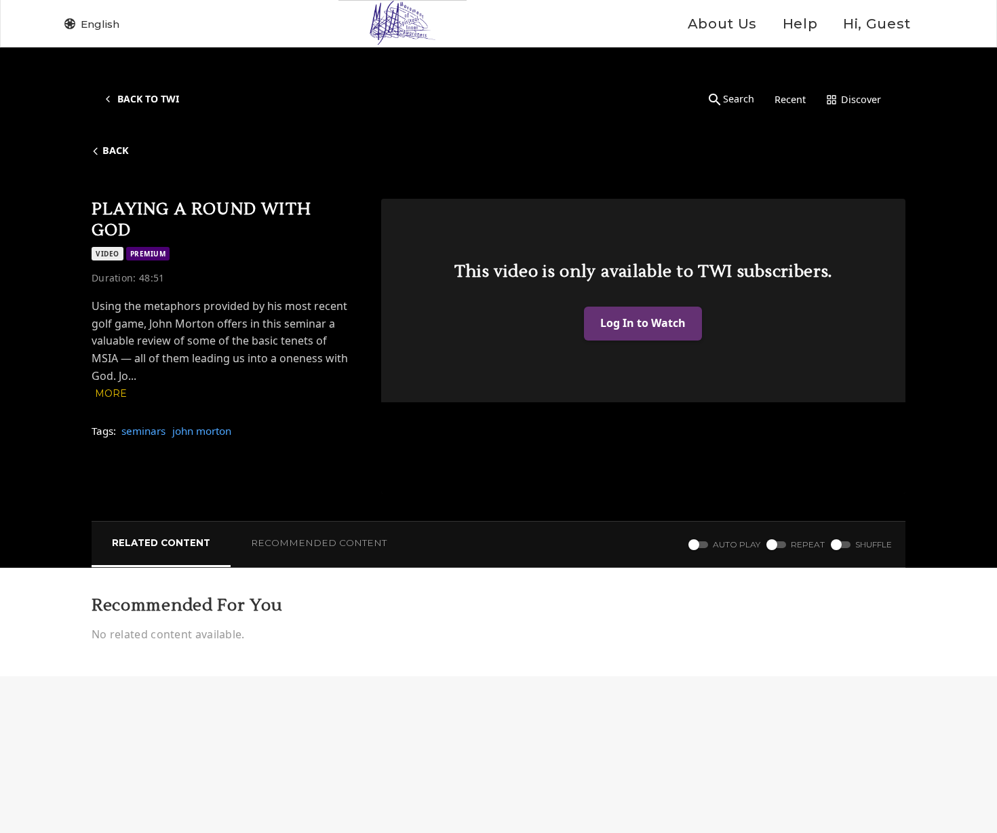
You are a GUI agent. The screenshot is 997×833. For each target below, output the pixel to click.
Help (800, 24)
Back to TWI (148, 98)
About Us (722, 24)
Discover (861, 99)
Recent (790, 99)
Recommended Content (319, 542)
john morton (201, 431)
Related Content (161, 542)
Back (115, 150)
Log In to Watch (643, 322)
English (100, 24)
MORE (111, 393)
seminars (143, 431)
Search (738, 98)
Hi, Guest (877, 24)
